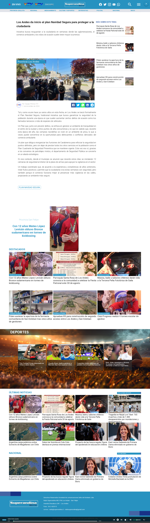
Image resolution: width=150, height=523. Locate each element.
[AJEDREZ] (119, 314)
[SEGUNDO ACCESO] (129, 85)
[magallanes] (25, 440)
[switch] (126, 520)
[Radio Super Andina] (130, 7)
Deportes (24, 345)
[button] (29, 187)
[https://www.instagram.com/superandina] (109, 7)
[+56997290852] (118, 7)
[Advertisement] (28, 48)
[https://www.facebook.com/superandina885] (100, 7)
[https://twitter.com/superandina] (105, 7)
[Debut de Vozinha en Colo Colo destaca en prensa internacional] (58, 440)
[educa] (91, 440)
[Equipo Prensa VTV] (18, 107)
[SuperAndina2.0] (75, 7)
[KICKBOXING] (95, 251)
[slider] (13, 521)
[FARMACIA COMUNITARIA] (129, 68)
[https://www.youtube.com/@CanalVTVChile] (113, 7)
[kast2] (124, 440)
